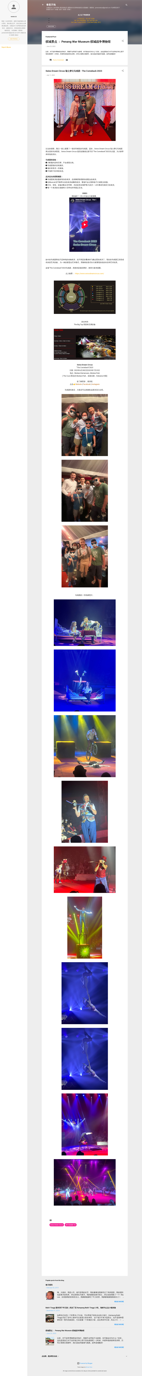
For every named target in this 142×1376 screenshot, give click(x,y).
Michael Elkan (89, 1367)
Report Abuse (6, 47)
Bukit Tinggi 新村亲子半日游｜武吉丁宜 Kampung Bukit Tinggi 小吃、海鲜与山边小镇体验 (81, 1308)
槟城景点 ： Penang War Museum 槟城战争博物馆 (78, 41)
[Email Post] (67, 61)
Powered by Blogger (85, 1363)
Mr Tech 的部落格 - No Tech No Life (85, 20)
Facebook (87, 384)
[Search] (126, 5)
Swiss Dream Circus (56, 1225)
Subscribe (51, 26)
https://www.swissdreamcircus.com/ (89, 273)
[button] (123, 41)
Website (78, 384)
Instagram (96, 384)
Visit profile (13, 39)
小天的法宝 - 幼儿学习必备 (86, 18)
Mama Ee (14, 16)
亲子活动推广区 (71, 1225)
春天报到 (49, 1285)
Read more (119, 1302)
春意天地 (51, 4)
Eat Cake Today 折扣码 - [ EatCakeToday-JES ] (86, 22)
